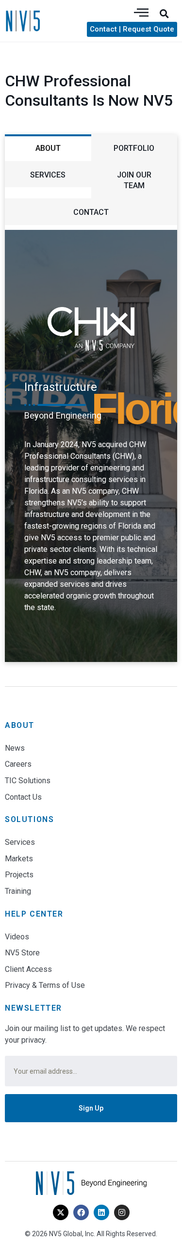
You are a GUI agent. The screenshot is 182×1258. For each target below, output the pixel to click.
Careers (18, 764)
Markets (19, 858)
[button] (164, 13)
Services (20, 842)
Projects (19, 874)
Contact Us (23, 797)
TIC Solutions (27, 780)
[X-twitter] (60, 1212)
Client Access (28, 969)
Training (18, 891)
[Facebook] (81, 1212)
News (15, 748)
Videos (17, 936)
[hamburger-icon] (141, 13)
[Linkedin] (101, 1212)
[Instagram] (122, 1212)
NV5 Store (22, 952)
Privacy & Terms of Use (45, 985)
